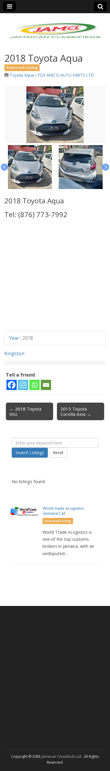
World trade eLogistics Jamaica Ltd (63, 511)
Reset (58, 452)
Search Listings (30, 452)
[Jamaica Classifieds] (55, 27)
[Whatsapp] (34, 385)
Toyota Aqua (22, 75)
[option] (55, 114)
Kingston (14, 353)
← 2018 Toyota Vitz (25, 411)
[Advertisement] (55, 276)
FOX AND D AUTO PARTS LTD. (66, 75)
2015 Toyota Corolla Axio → (75, 411)
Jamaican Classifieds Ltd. (61, 756)
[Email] (46, 385)
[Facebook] (11, 385)
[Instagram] (23, 385)
